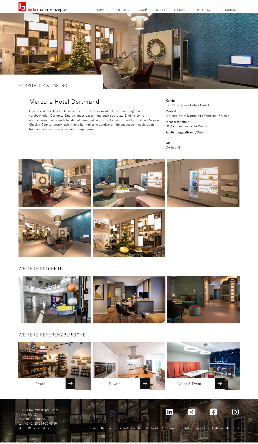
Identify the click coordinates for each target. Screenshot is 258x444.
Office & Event (189, 384)
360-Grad (179, 10)
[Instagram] (235, 412)
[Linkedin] (169, 412)
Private (115, 384)
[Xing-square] (191, 412)
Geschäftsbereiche (151, 10)
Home (101, 10)
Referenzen (205, 10)
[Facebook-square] (213, 412)
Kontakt (231, 10)
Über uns (119, 10)
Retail (40, 384)
